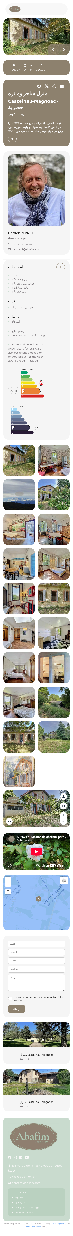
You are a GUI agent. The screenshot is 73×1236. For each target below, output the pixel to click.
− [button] (8, 884)
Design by (24, 1212)
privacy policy (48, 997)
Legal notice (20, 1197)
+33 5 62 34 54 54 (24, 1176)
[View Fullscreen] (8, 891)
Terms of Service (33, 1227)
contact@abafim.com (27, 249)
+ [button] (8, 879)
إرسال (16, 1008)
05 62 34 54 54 (23, 244)
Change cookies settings (26, 1207)
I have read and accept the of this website (38, 998)
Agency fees (20, 1202)
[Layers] (64, 880)
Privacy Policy (59, 1223)
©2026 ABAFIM (20, 1192)
